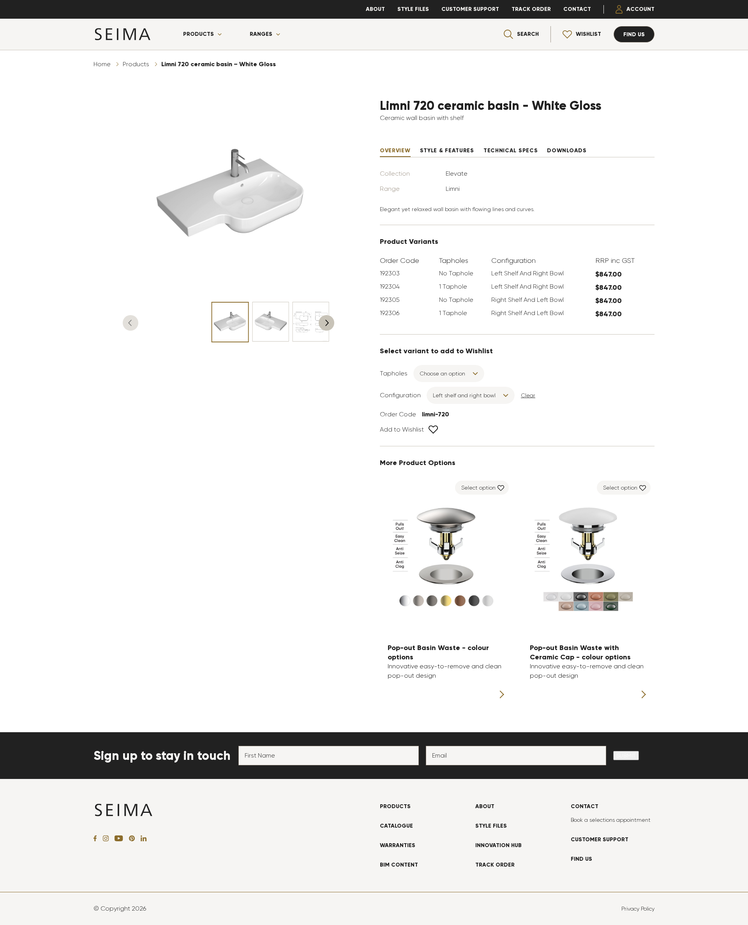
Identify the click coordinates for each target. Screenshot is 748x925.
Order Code (398, 414)
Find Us (581, 859)
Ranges (261, 34)
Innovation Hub (498, 845)
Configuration (400, 395)
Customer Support (470, 9)
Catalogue (396, 826)
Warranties (397, 845)
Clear (528, 395)
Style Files (413, 9)
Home (102, 64)
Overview (395, 150)
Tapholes (394, 373)
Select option (478, 488)
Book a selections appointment (611, 820)
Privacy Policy (637, 909)
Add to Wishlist (402, 429)
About (375, 9)
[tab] (395, 150)
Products (198, 34)
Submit (626, 755)
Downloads (566, 150)
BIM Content (399, 865)
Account (640, 9)
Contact (577, 9)
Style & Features (447, 150)
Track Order (531, 9)
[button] (130, 322)
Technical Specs (510, 150)
